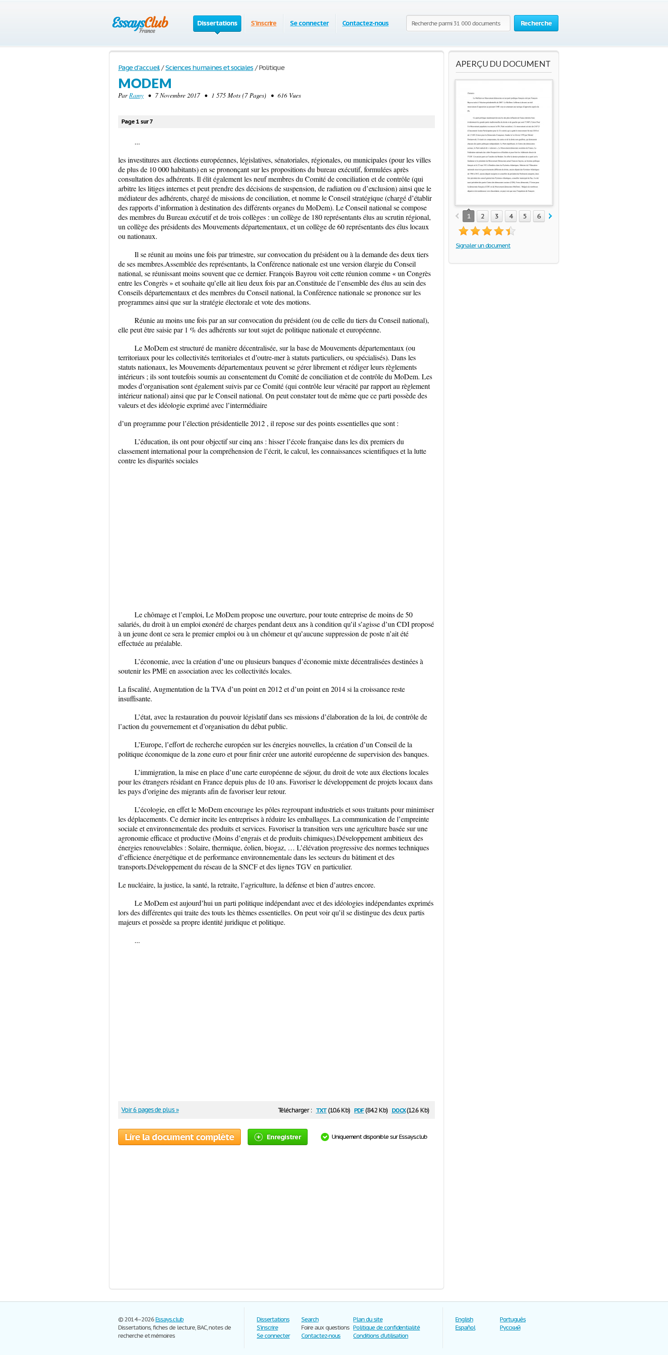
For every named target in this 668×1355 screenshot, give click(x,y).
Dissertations (273, 1319)
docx (399, 1109)
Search (310, 1319)
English (464, 1319)
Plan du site (368, 1319)
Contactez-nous (365, 23)
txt (321, 1109)
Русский (510, 1327)
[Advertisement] (276, 537)
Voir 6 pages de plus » (150, 1110)
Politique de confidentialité (386, 1327)
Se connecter (309, 23)
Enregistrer (284, 1136)
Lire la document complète (179, 1137)
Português (513, 1319)
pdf (359, 1109)
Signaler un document (483, 245)
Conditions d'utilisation (380, 1336)
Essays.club (169, 1319)
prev (457, 216)
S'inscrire (264, 23)
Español (465, 1327)
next (550, 216)
